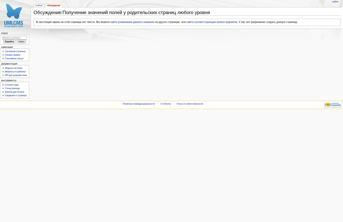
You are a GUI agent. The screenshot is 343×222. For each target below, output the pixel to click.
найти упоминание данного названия (132, 22)
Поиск (4, 33)
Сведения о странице (16, 95)
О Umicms (166, 104)
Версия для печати (14, 92)
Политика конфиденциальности (139, 104)
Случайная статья (14, 58)
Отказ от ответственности (190, 104)
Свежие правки (12, 55)
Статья (39, 5)
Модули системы (13, 68)
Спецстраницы (12, 88)
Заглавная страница (15, 51)
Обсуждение (53, 5)
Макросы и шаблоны (15, 71)
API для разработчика (16, 75)
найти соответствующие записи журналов (212, 22)
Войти (335, 1)
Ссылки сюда (11, 84)
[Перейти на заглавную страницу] (15, 15)
